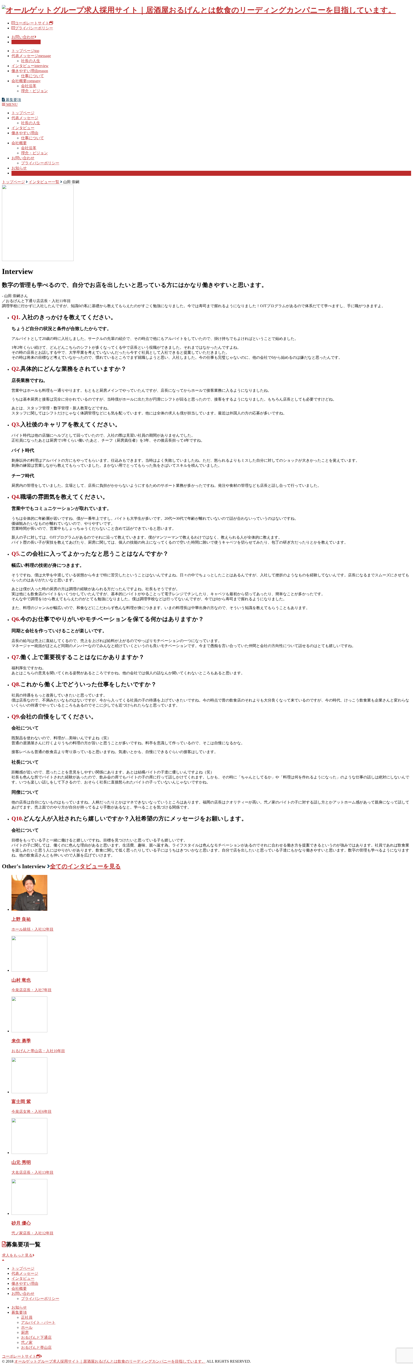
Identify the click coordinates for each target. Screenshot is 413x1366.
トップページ (25, 51)
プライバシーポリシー (34, 28)
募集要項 (19, 173)
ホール (27, 1327)
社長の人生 (30, 61)
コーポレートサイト (32, 23)
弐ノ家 (27, 1342)
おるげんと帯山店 (36, 1347)
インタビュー (30, 66)
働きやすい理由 (29, 71)
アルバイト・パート (38, 1322)
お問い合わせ (22, 37)
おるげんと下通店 (36, 1337)
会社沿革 (28, 86)
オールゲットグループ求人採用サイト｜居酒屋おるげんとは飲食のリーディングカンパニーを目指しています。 (110, 1361)
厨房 (25, 1332)
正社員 (27, 1317)
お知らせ (19, 168)
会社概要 (26, 81)
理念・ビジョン (34, 91)
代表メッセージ (31, 56)
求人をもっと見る (17, 1255)
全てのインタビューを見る (85, 866)
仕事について (32, 76)
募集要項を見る (25, 42)
